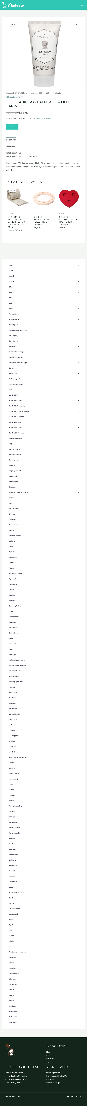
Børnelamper (13, 482)
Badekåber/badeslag (44, 357)
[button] (77, 24)
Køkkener (12, 687)
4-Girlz (44, 297)
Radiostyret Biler (14, 828)
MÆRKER (44, 762)
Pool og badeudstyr (15, 806)
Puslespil (12, 817)
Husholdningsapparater (17, 660)
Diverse (11, 530)
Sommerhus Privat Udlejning (16, 1076)
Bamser (44, 368)
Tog (10, 946)
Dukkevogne (13, 557)
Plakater (12, 801)
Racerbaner (13, 822)
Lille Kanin (25, 93)
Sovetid (11, 903)
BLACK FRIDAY (44, 395)
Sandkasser (13, 865)
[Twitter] (72, 1097)
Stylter (11, 919)
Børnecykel (13, 476)
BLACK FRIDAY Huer (44, 400)
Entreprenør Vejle (53, 1083)
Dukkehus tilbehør (15, 536)
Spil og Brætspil (14, 909)
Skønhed (12, 898)
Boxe (10, 503)
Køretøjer (12, 698)
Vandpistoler (13, 1011)
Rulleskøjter (13, 849)
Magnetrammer (14, 773)
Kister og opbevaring (16, 682)
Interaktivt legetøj (15, 671)
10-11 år (44, 276)
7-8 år (44, 308)
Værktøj (11, 1001)
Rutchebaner (13, 855)
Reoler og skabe (14, 833)
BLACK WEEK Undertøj (44, 432)
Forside (9, 93)
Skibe (11, 887)
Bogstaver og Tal (14, 449)
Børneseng (12, 487)
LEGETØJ (12, 741)
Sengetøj (12, 876)
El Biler (11, 563)
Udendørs (12, 979)
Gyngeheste (13, 627)
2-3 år (44, 286)
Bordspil (12, 465)
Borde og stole (14, 460)
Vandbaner (12, 1006)
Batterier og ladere (15, 379)
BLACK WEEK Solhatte (44, 427)
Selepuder (12, 871)
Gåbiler (11, 590)
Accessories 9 (44, 319)
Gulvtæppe (13, 622)
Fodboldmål (13, 584)
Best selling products (44, 384)
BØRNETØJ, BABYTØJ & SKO (44, 492)
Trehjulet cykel (14, 974)
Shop (48, 1052)
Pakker (11, 790)
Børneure (12, 498)
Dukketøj (12, 552)
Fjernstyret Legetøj (15, 573)
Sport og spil (13, 914)
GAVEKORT (12, 600)
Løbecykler (13, 746)
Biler (10, 390)
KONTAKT (50, 1058)
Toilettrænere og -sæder (17, 952)
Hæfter (11, 638)
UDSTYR (11, 995)
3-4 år (44, 292)
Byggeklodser (14, 509)
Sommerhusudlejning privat (15, 1079)
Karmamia (50, 1079)
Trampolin (12, 968)
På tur (11, 784)
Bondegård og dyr (15, 454)
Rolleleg (11, 844)
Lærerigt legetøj (14, 714)
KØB (12, 127)
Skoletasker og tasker (16, 892)
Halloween (12, 644)
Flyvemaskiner (14, 579)
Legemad (12, 730)
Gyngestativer (14, 633)
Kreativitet (12, 703)
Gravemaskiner (14, 617)
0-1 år (44, 265)
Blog (48, 1055)
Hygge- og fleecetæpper (17, 665)
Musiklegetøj (13, 779)
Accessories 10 (44, 313)
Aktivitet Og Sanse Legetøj (44, 330)
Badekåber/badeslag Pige (44, 362)
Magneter (12, 768)
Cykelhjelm (12, 519)
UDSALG (11, 990)
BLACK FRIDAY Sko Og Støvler (44, 411)
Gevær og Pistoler (15, 606)
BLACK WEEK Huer (44, 422)
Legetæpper (13, 736)
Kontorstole (13, 692)
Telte (10, 930)
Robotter (12, 838)
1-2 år (44, 270)
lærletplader (13, 719)
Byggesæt (12, 514)
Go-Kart (11, 611)
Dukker (11, 546)
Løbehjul (12, 752)
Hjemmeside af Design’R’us (56, 1076)
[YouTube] (81, 1097)
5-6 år (44, 303)
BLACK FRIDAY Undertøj (44, 416)
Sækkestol (12, 860)
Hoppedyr (12, 655)
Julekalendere (14, 676)
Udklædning (13, 984)
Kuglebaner (13, 709)
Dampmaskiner (14, 525)
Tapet (11, 925)
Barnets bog (44, 373)
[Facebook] (68, 1097)
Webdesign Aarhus (53, 1073)
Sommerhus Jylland (12, 1083)
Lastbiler (12, 725)
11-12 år (44, 281)
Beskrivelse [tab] (11, 140)
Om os (48, 1062)
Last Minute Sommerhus (14, 1073)
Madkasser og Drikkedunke (18, 757)
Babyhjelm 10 (44, 346)
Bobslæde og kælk (15, 438)
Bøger (11, 444)
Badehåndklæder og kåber (18, 352)
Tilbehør (11, 941)
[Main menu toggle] (82, 4)
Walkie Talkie (13, 1017)
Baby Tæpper (44, 340)
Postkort (12, 811)
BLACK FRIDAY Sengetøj (44, 405)
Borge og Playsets (15, 471)
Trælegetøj (12, 957)
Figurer (11, 568)
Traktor (11, 963)
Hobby (11, 649)
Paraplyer (12, 795)
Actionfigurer (13, 325)
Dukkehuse (12, 541)
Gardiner (12, 595)
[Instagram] (77, 1097)
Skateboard (13, 882)
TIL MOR (11, 936)
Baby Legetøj (13, 336)
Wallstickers (13, 1022)
